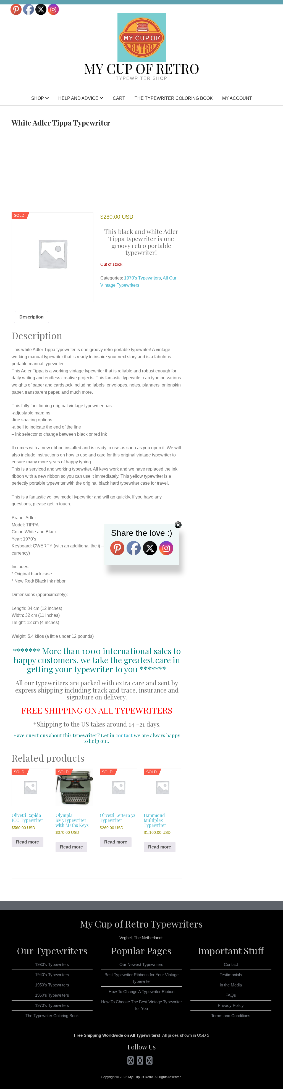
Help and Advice (78, 98)
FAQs (231, 995)
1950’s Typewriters (52, 985)
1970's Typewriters (142, 278)
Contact (231, 964)
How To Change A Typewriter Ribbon (141, 991)
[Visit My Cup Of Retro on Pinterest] (140, 1062)
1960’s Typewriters (52, 995)
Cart (119, 98)
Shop (37, 98)
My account (237, 98)
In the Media (231, 985)
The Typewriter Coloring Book (174, 98)
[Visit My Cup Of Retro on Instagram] (130, 1062)
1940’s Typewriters (52, 974)
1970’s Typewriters (52, 1005)
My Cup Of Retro (141, 68)
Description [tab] (31, 317)
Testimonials (231, 974)
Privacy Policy (231, 1005)
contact (124, 735)
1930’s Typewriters (52, 964)
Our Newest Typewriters (141, 964)
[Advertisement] (97, 171)
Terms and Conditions (230, 1015)
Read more (27, 842)
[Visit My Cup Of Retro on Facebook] (149, 1062)
